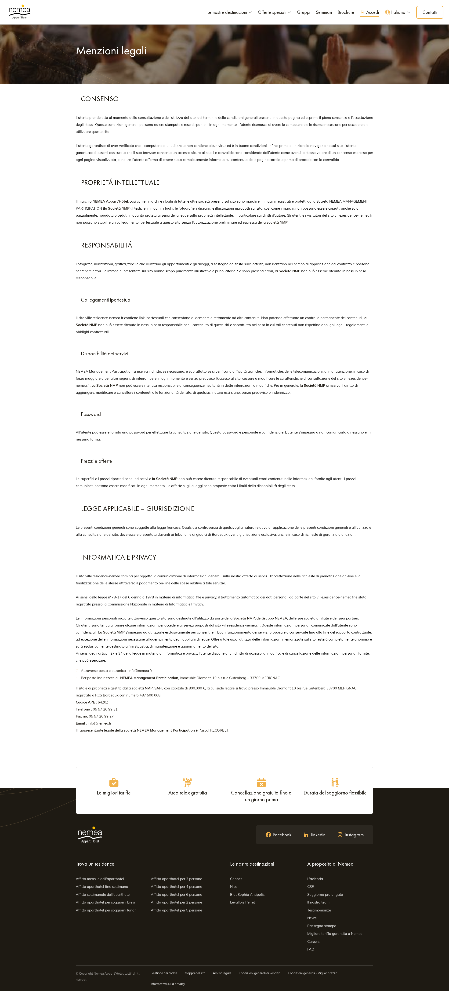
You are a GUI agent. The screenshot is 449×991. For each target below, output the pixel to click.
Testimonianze (319, 910)
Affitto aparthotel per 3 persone (176, 879)
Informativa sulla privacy (168, 984)
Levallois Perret (242, 902)
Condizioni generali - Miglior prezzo (312, 973)
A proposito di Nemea (330, 863)
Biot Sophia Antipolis (247, 894)
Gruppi (303, 12)
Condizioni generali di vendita (259, 973)
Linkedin (318, 835)
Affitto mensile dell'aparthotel (100, 879)
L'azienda (315, 879)
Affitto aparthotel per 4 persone (176, 886)
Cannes (236, 879)
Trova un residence (95, 863)
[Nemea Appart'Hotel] (20, 12)
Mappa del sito (195, 973)
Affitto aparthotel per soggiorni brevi (105, 902)
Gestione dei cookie (164, 973)
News (311, 918)
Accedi (372, 12)
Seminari (324, 12)
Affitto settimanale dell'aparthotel (103, 894)
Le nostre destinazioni (227, 12)
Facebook (282, 835)
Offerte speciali (272, 12)
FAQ (310, 949)
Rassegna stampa (321, 926)
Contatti (430, 12)
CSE (310, 886)
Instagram (354, 835)
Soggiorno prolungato (325, 894)
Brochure (346, 12)
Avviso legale (222, 973)
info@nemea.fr (140, 670)
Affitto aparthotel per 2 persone (176, 902)
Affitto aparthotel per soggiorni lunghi (107, 910)
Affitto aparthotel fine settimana (102, 886)
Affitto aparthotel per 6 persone (176, 894)
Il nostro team (318, 902)
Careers (313, 941)
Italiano (398, 12)
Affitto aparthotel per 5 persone (176, 910)
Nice (233, 886)
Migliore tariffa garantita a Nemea (334, 933)
